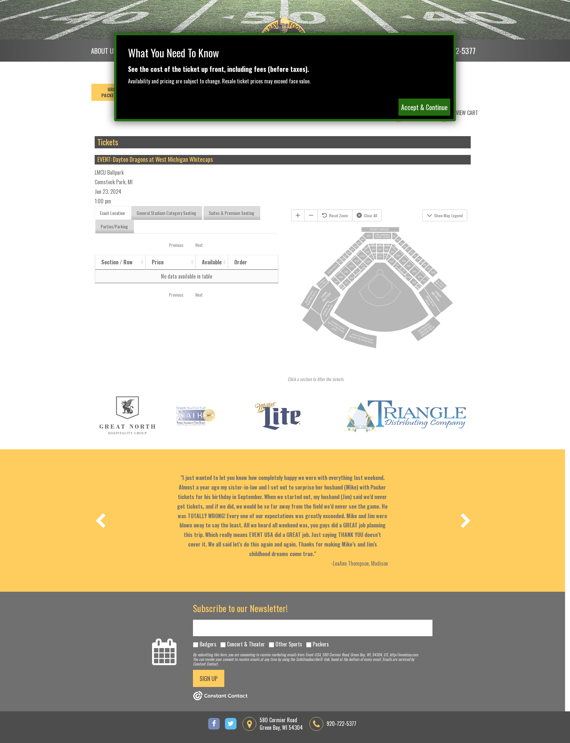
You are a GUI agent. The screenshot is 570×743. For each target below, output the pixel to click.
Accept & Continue (424, 107)
